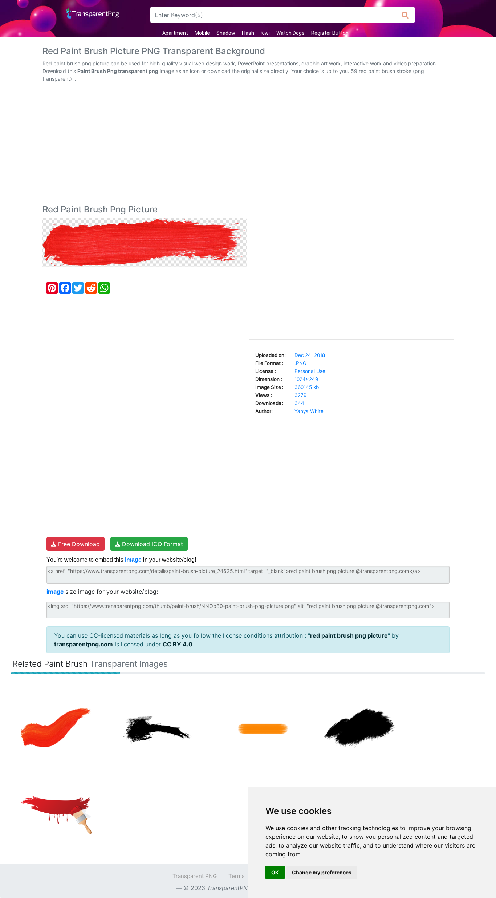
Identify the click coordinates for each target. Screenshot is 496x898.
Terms (236, 876)
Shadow (225, 33)
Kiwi (265, 33)
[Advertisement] (248, 145)
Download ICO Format (151, 544)
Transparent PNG (194, 876)
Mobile (202, 33)
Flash (248, 33)
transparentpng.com (83, 644)
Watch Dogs (290, 33)
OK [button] (275, 872)
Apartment (175, 33)
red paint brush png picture (349, 635)
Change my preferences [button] (321, 872)
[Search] (405, 15)
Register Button (330, 33)
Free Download (78, 544)
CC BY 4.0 (177, 644)
